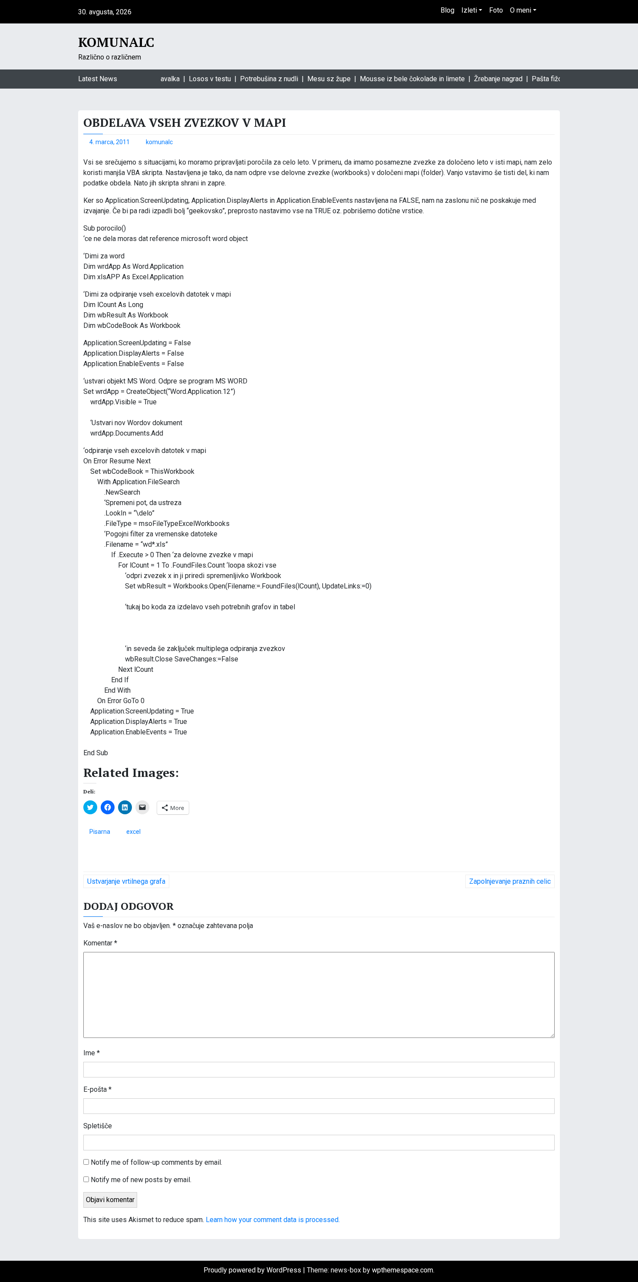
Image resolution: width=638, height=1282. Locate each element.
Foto (496, 10)
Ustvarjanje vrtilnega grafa (126, 881)
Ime (91, 1053)
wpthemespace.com (402, 1270)
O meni (520, 10)
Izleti (469, 10)
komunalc (159, 142)
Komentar (100, 943)
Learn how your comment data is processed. (273, 1220)
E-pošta (97, 1089)
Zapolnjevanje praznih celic (510, 881)
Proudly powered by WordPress (253, 1270)
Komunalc (116, 42)
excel (133, 831)
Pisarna (99, 831)
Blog (447, 10)
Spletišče (97, 1126)
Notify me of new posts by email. (141, 1180)
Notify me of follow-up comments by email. (156, 1162)
